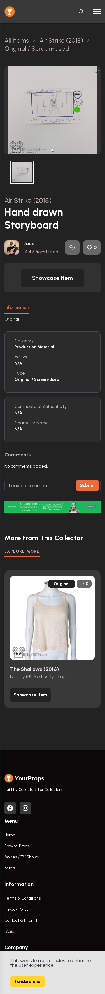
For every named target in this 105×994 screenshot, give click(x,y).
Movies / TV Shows (21, 857)
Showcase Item (52, 277)
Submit (87, 485)
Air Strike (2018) (28, 200)
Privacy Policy (16, 909)
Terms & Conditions (22, 898)
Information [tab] (16, 307)
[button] (52, 150)
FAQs (9, 931)
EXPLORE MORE (22, 551)
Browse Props (16, 846)
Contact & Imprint (20, 920)
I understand (28, 981)
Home (9, 835)
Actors (10, 868)
